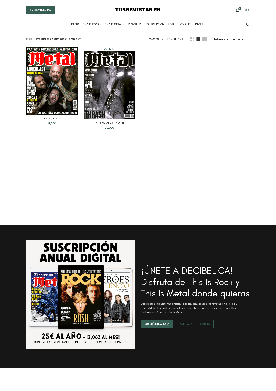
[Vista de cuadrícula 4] (198, 39)
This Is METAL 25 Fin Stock (109, 122)
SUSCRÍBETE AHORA (157, 323)
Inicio (29, 38)
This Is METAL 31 (52, 118)
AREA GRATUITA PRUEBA (195, 323)
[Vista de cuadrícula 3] (192, 39)
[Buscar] (248, 24)
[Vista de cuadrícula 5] (204, 39)
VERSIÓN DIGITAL (40, 9)
